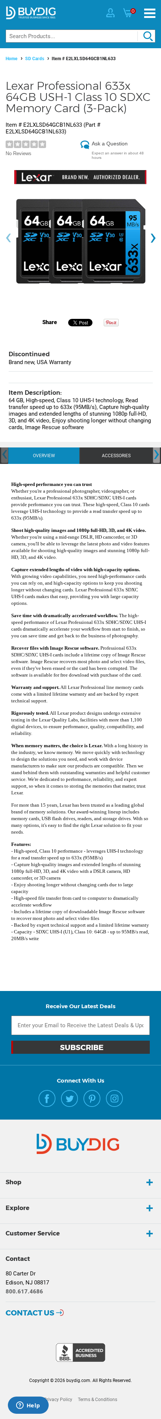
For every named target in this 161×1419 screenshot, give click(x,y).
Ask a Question (110, 144)
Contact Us (30, 1312)
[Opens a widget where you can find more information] (28, 1406)
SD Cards (34, 58)
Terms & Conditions (97, 1399)
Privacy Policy (58, 1399)
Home (12, 58)
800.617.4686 (24, 1291)
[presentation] (8, 238)
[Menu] (149, 13)
